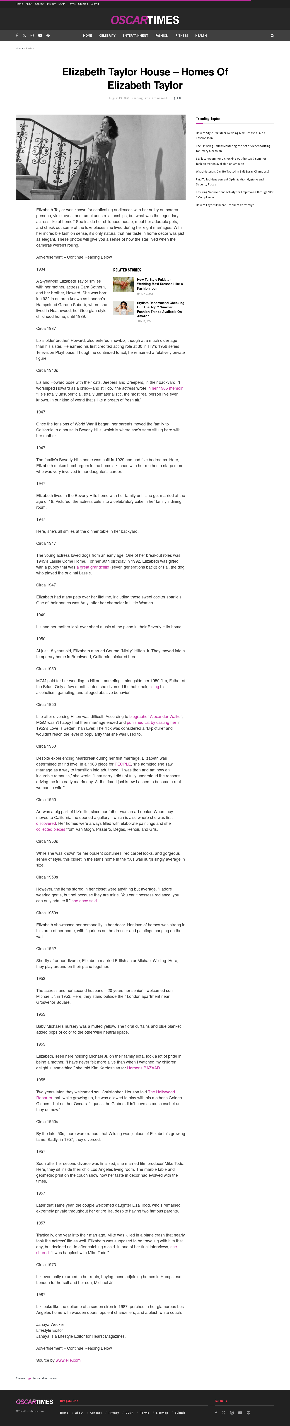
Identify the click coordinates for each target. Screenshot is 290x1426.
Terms (71, 3)
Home (19, 3)
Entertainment (135, 35)
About (29, 3)
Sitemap (83, 3)
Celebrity (107, 35)
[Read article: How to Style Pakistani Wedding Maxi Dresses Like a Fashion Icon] (123, 284)
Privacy (51, 3)
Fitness (182, 35)
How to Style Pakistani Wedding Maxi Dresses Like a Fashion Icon (160, 283)
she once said (84, 900)
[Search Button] (272, 35)
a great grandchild (93, 567)
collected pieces (50, 829)
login (29, 1378)
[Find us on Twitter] (24, 35)
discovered (46, 823)
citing (154, 686)
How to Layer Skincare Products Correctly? (225, 205)
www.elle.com (68, 1360)
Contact (39, 3)
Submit (95, 3)
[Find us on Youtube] (40, 35)
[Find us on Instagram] (32, 35)
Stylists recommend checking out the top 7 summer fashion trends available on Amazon (160, 309)
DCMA (61, 3)
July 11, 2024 (144, 321)
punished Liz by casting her (151, 722)
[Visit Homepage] (145, 18)
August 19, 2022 (119, 98)
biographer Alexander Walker (155, 716)
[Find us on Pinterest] (48, 35)
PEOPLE (123, 764)
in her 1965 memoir (164, 388)
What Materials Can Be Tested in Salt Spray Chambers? (232, 171)
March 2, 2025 (145, 293)
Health (201, 35)
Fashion (161, 35)
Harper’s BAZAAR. (144, 1068)
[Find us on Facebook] (17, 35)
